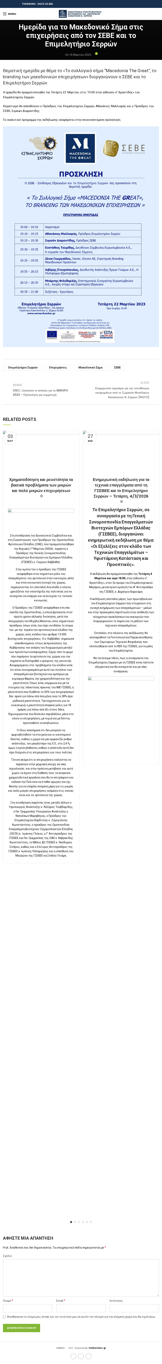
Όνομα (8, 1301)
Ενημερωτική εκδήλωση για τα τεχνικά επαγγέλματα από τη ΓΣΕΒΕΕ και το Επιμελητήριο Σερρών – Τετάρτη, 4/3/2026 (121, 488)
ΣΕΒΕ (117, 367)
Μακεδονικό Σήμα (90, 367)
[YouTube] (15, 4)
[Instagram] (10, 4)
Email (60, 1301)
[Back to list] (81, 390)
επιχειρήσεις (58, 367)
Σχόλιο (7, 1255)
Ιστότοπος (116, 1300)
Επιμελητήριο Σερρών (23, 367)
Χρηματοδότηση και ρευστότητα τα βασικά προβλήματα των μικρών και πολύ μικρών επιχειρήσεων (41, 485)
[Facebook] (5, 4)
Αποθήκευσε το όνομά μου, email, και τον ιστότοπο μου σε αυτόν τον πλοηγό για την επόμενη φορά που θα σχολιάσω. (81, 1316)
